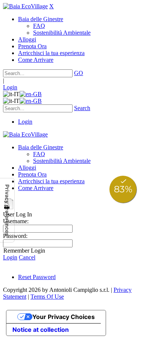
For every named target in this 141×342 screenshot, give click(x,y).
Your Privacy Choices (63, 317)
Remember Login (24, 250)
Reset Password (37, 277)
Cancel (27, 257)
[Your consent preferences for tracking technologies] (7, 210)
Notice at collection (40, 329)
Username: (16, 221)
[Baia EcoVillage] (25, 6)
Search (82, 108)
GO (78, 73)
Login (10, 87)
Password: (15, 236)
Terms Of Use (47, 296)
